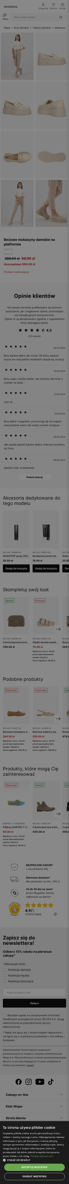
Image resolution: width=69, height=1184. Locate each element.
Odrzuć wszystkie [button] (34, 1176)
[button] (34, 1160)
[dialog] (34, 592)
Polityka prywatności (41, 1156)
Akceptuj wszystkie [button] (34, 1167)
